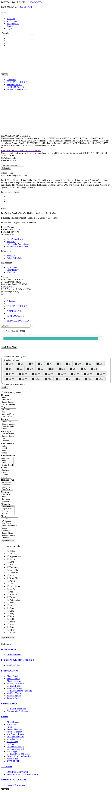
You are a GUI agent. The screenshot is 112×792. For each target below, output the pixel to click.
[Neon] (4, 451)
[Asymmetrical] (7, 485)
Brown (12, 622)
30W (11, 378)
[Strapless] (8, 538)
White (12, 632)
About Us (11, 256)
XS (49, 378)
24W (76, 373)
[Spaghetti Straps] (8, 535)
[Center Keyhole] (9, 426)
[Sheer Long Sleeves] (9, 526)
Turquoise (13, 567)
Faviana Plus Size (14, 729)
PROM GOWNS (14, 311)
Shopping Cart (13, 23)
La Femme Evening (15, 746)
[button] (11, 79)
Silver (11, 630)
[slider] (100, 338)
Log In (9, 28)
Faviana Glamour (14, 732)
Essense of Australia (15, 683)
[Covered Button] (8, 434)
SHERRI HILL (14, 761)
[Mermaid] (7, 511)
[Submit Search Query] (32, 326)
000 (11, 363)
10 (79, 363)
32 (95, 368)
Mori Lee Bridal (13, 686)
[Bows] (7, 463)
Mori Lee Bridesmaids (16, 709)
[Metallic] (4, 448)
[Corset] (9, 429)
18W (37, 373)
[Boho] (8, 412)
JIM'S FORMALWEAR (17, 772)
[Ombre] (4, 453)
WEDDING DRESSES (17, 306)
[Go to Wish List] (5, 12)
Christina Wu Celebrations (18, 711)
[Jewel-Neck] (8, 501)
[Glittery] (4, 446)
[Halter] (8, 497)
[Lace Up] (8, 438)
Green (12, 559)
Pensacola (11, 241)
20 (31, 368)
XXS (37, 378)
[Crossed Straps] (8, 436)
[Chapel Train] (7, 487)
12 (90, 363)
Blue (11, 575)
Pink (11, 592)
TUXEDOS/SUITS (15, 316)
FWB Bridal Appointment (18, 244)
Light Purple (14, 586)
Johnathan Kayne (14, 739)
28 (74, 368)
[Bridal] (12, 397)
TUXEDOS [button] (6, 766)
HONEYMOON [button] (8, 649)
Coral (11, 611)
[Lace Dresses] (8, 416)
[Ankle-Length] (7, 482)
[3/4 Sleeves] (9, 521)
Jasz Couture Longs (15, 734)
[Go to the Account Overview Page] (2, 14)
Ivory (11, 613)
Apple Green (15, 556)
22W (63, 373)
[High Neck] (8, 499)
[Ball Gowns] (8, 410)
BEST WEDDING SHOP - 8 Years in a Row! (21, 150)
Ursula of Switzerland (16, 785)
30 (84, 368)
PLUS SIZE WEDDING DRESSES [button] (18, 660)
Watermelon (14, 600)
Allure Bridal (12, 676)
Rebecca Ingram (14, 695)
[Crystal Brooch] (7, 465)
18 (20, 368)
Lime (11, 562)
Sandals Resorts (14, 655)
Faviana (10, 727)
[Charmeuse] (6, 470)
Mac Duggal (12, 751)
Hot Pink (13, 594)
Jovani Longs (12, 741)
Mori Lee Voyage (14, 688)
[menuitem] (59, 18)
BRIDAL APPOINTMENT (19, 321)
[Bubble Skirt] (9, 422)
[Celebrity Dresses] (9, 424)
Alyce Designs (13, 722)
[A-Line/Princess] (7, 506)
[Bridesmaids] (12, 400)
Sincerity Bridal (13, 698)
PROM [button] (4, 716)
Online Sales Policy (15, 258)
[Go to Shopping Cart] (2, 12)
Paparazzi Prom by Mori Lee (19, 756)
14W (11, 373)
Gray (11, 627)
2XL (101, 378)
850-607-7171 (26, 7)
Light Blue (14, 570)
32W (24, 378)
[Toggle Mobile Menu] (2, 294)
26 (63, 368)
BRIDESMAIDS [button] (9, 703)
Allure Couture (13, 678)
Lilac (11, 583)
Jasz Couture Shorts (15, 736)
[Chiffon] (6, 472)
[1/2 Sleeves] (9, 519)
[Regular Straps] (8, 533)
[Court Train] (7, 489)
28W (102, 373)
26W (89, 373)
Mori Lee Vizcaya (14, 693)
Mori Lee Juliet (13, 665)
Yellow (12, 551)
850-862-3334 (36, 2)
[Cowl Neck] (8, 494)
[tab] (56, 649)
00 (22, 363)
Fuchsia (12, 597)
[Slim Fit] (7, 513)
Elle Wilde (11, 724)
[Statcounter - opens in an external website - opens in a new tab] (5, 789)
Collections (11, 301)
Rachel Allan (12, 759)
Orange (12, 608)
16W (24, 373)
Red (11, 605)
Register (10, 26)
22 (42, 368)
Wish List (11, 18)
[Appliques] (7, 458)
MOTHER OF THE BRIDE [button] (14, 780)
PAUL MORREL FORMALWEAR (22, 774)
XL (89, 378)
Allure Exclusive (14, 681)
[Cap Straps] (8, 531)
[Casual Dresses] (12, 402)
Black (11, 624)
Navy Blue (14, 578)
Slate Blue (13, 573)
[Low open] (8, 441)
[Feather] (6, 475)
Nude (11, 616)
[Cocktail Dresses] (12, 404)
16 (10, 368)
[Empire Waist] (7, 509)
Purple (12, 581)
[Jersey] (6, 477)
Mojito (12, 553)
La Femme (11, 744)
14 (100, 363)
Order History (13, 270)
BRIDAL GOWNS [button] (10, 671)
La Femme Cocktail (15, 749)
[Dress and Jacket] (8, 414)
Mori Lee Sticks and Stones (18, 754)
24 (52, 368)
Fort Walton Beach (15, 239)
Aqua (11, 564)
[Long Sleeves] (9, 523)
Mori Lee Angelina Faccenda (19, 691)
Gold (11, 619)
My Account (12, 21)
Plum (11, 602)
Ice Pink (13, 589)
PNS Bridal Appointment (17, 246)
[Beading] (7, 460)
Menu (4, 75)
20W (50, 373)
